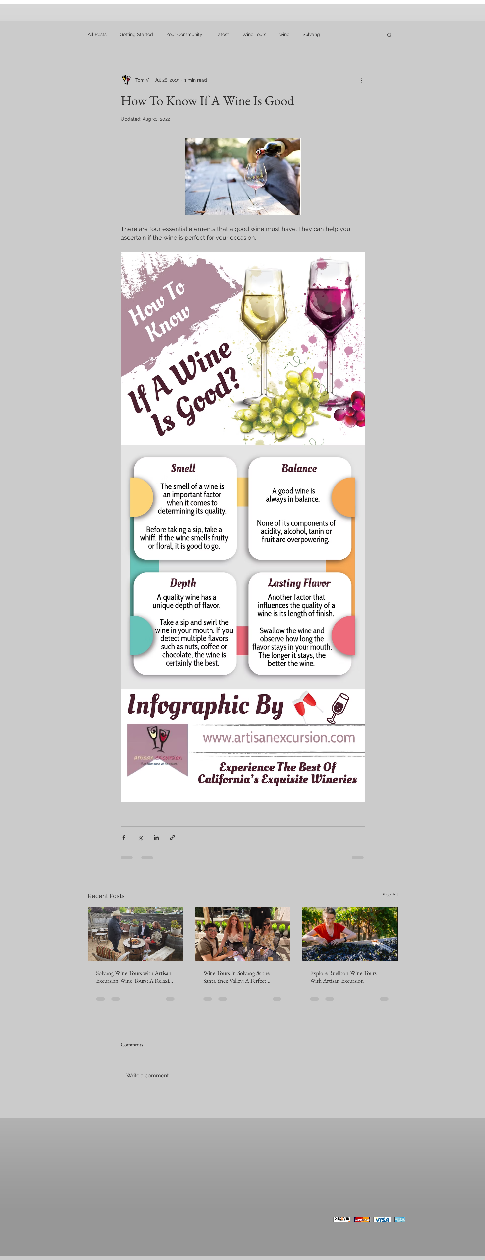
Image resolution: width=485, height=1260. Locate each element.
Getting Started (136, 34)
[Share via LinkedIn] (156, 837)
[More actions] (361, 80)
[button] (389, 34)
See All (390, 894)
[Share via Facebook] (124, 837)
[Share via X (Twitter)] (140, 837)
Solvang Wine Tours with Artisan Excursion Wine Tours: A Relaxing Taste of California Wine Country (135, 976)
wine (284, 34)
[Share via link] (172, 837)
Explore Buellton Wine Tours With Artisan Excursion (343, 976)
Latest (222, 34)
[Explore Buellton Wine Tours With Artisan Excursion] (350, 934)
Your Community (184, 34)
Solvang (311, 34)
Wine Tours (254, 34)
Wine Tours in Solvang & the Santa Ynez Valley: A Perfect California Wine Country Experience (236, 976)
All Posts (97, 34)
